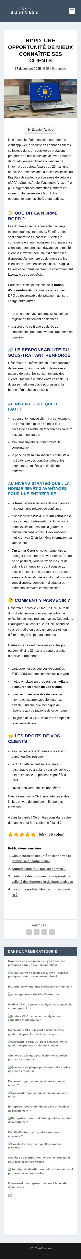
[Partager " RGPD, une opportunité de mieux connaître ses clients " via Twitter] (36, 932)
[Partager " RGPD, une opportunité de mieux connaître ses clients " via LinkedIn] (44, 932)
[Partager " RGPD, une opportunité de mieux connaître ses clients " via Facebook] (29, 932)
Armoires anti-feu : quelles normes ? (39, 869)
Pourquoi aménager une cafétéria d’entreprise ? (40, 986)
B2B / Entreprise (54, 68)
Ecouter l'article (42, 129)
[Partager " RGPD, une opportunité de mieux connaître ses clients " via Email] (52, 932)
